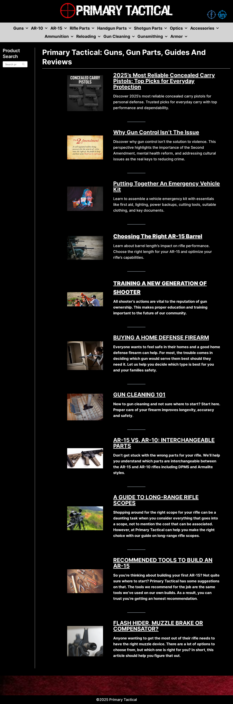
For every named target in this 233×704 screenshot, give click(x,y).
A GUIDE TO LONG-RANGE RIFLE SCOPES (156, 500)
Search (23, 65)
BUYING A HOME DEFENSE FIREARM (161, 337)
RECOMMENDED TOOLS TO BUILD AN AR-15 (162, 563)
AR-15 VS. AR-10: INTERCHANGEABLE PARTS (164, 443)
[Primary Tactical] (116, 11)
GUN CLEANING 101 (139, 394)
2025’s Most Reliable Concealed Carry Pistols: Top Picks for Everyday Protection (164, 81)
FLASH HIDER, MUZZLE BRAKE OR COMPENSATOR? (158, 626)
